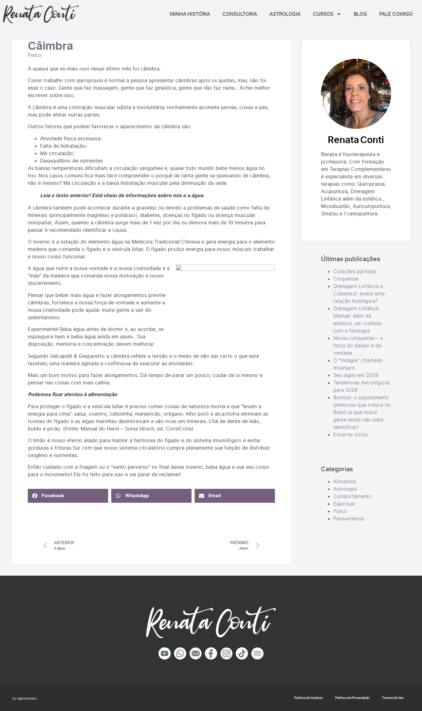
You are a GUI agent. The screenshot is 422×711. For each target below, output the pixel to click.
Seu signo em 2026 (355, 375)
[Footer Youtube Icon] (164, 653)
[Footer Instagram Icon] (226, 653)
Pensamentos (348, 518)
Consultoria (239, 14)
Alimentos (344, 481)
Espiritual (344, 504)
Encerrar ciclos (350, 434)
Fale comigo (396, 14)
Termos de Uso (392, 698)
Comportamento (352, 496)
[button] (68, 496)
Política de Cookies (308, 698)
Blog (360, 14)
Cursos (323, 14)
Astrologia (285, 14)
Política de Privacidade (352, 698)
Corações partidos (354, 271)
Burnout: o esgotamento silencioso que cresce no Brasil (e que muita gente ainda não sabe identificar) (361, 412)
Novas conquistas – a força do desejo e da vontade (358, 345)
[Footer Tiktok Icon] (242, 653)
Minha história (190, 14)
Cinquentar (346, 279)
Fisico (34, 55)
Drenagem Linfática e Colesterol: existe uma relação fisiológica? (359, 293)
